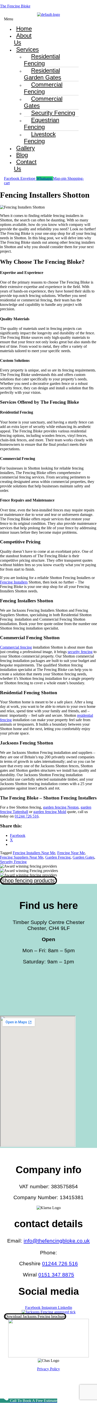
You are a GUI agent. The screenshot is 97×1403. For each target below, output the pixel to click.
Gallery (25, 148)
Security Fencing (13, 862)
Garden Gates (83, 857)
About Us (23, 39)
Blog (22, 155)
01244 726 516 (27, 816)
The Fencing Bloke (15, 6)
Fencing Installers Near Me (34, 853)
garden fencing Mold (49, 812)
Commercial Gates (43, 102)
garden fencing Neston (61, 807)
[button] (13, 19)
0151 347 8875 (56, 1274)
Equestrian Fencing (41, 123)
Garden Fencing (58, 857)
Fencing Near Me (71, 853)
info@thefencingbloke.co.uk (57, 1241)
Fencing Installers (14, 582)
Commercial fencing (16, 647)
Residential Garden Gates (42, 74)
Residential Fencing (42, 60)
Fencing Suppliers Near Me (21, 857)
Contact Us (25, 165)
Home (24, 28)
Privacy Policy (48, 1369)
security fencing (80, 652)
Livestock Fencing (40, 137)
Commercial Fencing (43, 88)
